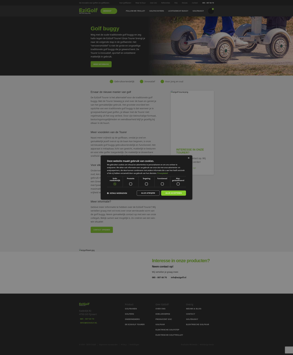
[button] (117, 193)
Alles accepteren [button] (173, 193)
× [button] (188, 158)
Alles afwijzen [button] (148, 193)
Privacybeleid (162, 173)
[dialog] (146, 177)
